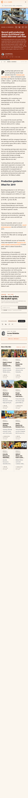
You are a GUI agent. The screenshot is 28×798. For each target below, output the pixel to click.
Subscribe (22, 307)
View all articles (13, 338)
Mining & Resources (12, 321)
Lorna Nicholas (9, 53)
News (5, 61)
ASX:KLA (22, 321)
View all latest (20, 347)
